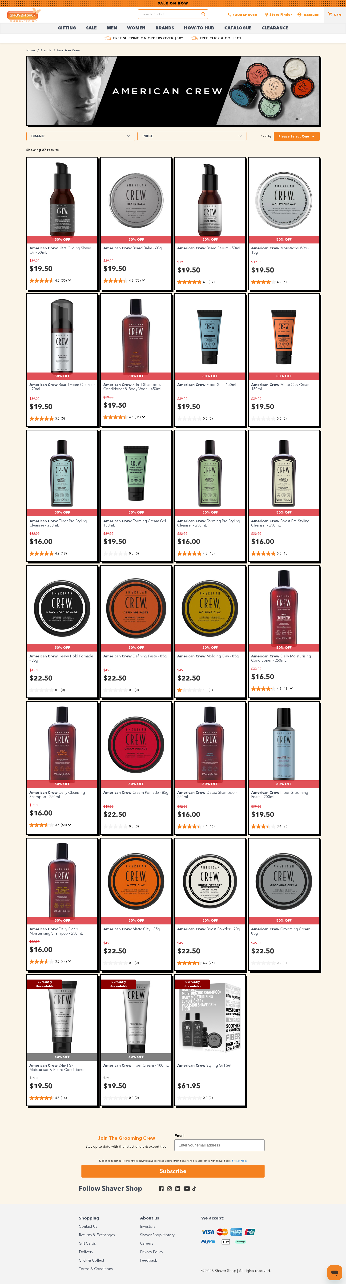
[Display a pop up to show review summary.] (70, 281)
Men (112, 28)
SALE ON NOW (173, 3)
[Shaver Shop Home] (24, 15)
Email (179, 1136)
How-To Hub (199, 28)
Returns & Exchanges (97, 1235)
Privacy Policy (151, 1252)
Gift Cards (87, 1244)
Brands (165, 28)
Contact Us (88, 1227)
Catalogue (238, 28)
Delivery (86, 1252)
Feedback (148, 1261)
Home (30, 50)
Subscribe (173, 1171)
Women (136, 28)
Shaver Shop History (157, 1235)
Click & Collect (91, 1261)
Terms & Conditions (96, 1269)
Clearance (275, 28)
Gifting (67, 28)
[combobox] (297, 136)
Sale (91, 28)
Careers (146, 1244)
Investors (147, 1227)
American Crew (68, 50)
